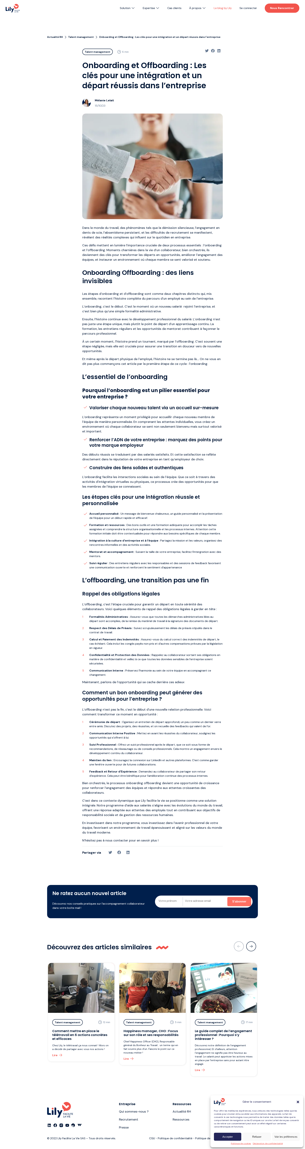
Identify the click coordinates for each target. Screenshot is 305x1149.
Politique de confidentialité (175, 1138)
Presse (124, 1127)
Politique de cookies (241, 1143)
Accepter (227, 1136)
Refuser (256, 1136)
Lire (55, 1055)
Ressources (181, 1119)
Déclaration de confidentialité (268, 1143)
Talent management (97, 51)
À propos (195, 8)
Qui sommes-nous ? (134, 1111)
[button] (298, 1102)
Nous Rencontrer (282, 8)
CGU (152, 1138)
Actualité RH (182, 1111)
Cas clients (174, 8)
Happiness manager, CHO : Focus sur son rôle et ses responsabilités (151, 1033)
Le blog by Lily (223, 8)
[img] (13, 8)
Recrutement (128, 1119)
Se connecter (248, 8)
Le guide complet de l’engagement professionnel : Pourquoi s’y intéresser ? (223, 1035)
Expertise (149, 8)
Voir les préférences (285, 1136)
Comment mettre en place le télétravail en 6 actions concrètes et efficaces (79, 1035)
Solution (125, 8)
